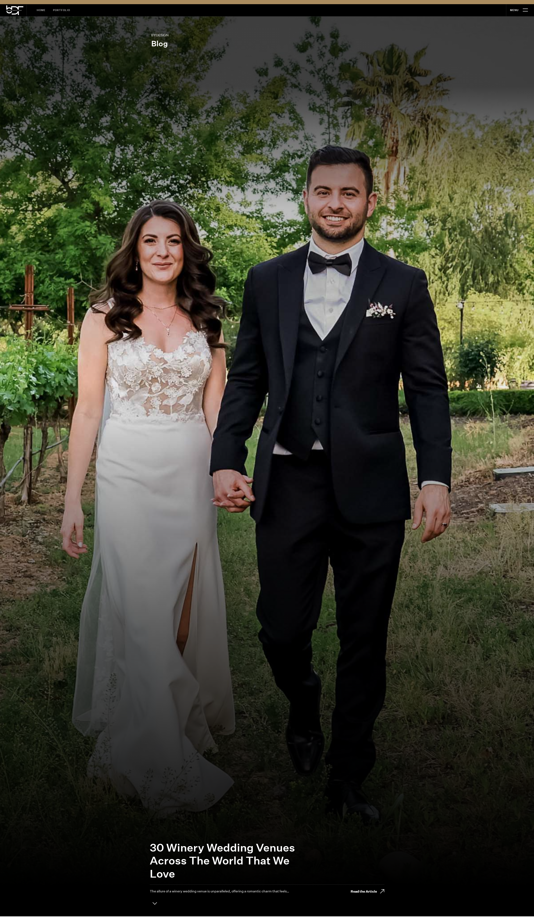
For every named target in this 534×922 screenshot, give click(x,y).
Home (41, 10)
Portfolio (61, 10)
